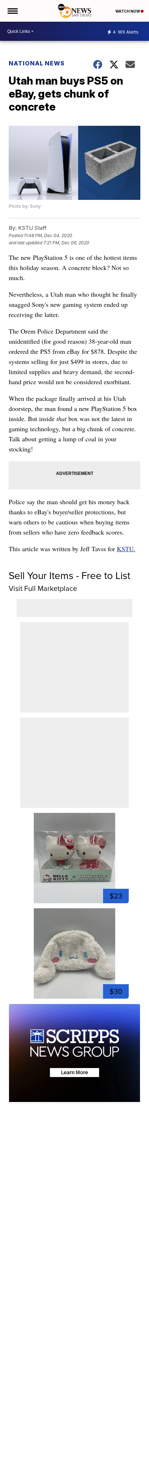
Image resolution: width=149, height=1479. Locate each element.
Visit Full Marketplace (43, 588)
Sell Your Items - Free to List (69, 575)
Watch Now (128, 11)
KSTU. (126, 548)
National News (37, 63)
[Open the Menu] (12, 11)
